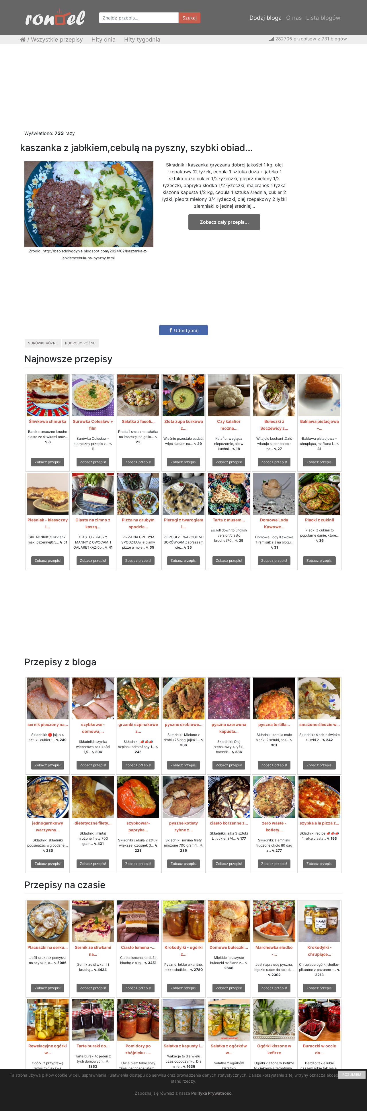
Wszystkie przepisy (57, 39)
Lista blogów (323, 17)
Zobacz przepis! (47, 462)
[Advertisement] (183, 90)
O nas (294, 17)
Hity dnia (103, 39)
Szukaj (189, 18)
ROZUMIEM (351, 1074)
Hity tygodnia (142, 39)
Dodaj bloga (265, 17)
